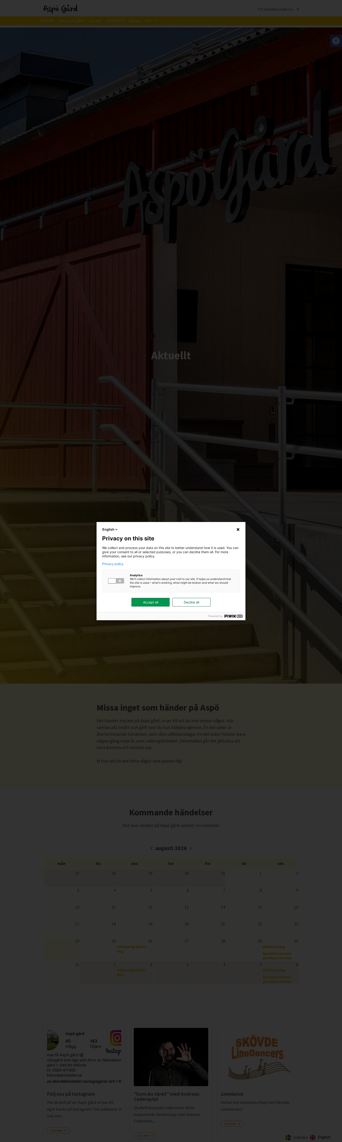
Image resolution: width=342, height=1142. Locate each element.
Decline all (191, 602)
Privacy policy (113, 564)
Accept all (150, 602)
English (108, 529)
